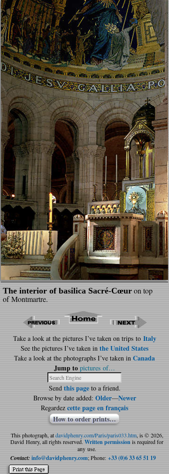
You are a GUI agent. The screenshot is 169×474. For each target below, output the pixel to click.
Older (103, 398)
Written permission (107, 442)
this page (76, 388)
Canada (144, 358)
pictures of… (97, 367)
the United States (124, 348)
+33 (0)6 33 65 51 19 (132, 458)
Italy (149, 338)
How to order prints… (84, 418)
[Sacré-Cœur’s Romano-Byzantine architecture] (84, 277)
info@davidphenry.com (59, 458)
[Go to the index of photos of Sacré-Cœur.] (84, 325)
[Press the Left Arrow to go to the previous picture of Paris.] (41, 325)
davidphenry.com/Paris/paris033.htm (96, 435)
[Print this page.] (29, 465)
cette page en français (97, 408)
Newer (127, 398)
